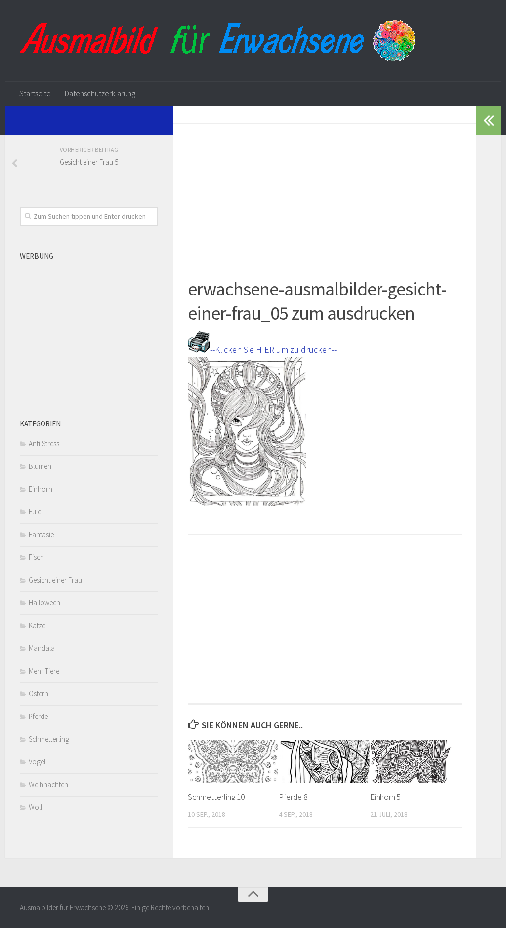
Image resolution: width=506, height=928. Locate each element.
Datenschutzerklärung (100, 93)
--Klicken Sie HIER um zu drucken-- (273, 349)
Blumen (40, 466)
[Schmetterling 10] (233, 761)
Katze (37, 625)
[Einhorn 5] (415, 761)
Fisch (36, 557)
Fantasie (41, 534)
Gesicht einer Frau (55, 580)
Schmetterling (49, 739)
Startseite (35, 93)
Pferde (38, 716)
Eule (35, 511)
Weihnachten (48, 784)
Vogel (37, 761)
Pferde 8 (293, 796)
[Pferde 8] (324, 761)
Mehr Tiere (44, 670)
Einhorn (40, 489)
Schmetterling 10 (216, 796)
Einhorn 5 (385, 796)
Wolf (35, 807)
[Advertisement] (324, 193)
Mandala (42, 648)
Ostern (38, 693)
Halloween (44, 602)
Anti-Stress (44, 443)
